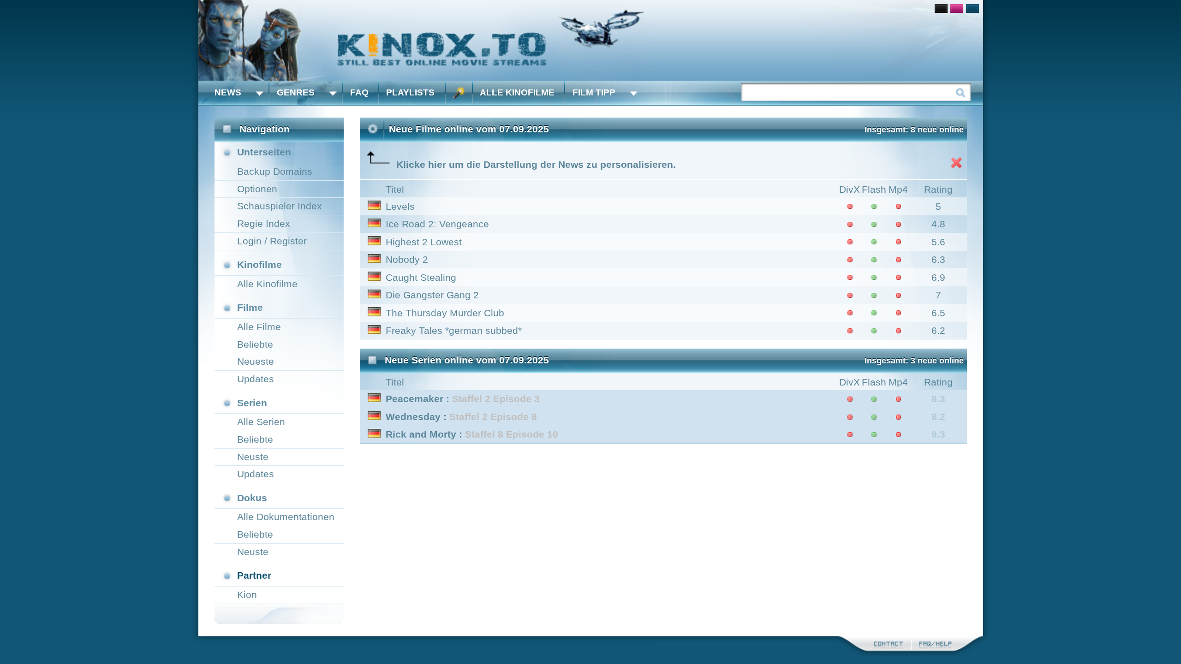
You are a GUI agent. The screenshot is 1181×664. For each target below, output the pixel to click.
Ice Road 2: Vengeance (437, 224)
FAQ (359, 92)
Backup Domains (274, 171)
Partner (254, 575)
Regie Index (263, 223)
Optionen (257, 189)
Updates (255, 379)
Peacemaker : (463, 398)
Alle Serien (261, 421)
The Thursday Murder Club (445, 313)
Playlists (410, 92)
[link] (590, 40)
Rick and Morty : (472, 434)
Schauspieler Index (279, 206)
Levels (400, 206)
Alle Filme (259, 326)
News (228, 92)
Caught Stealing (421, 277)
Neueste (255, 361)
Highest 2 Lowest (424, 242)
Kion (247, 594)
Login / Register (272, 241)
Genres (296, 92)
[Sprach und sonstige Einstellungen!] (459, 93)
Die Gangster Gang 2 (432, 295)
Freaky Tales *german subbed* (454, 330)
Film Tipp (594, 92)
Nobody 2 (407, 259)
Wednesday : (461, 416)
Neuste (252, 456)
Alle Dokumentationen (285, 516)
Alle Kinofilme (517, 92)
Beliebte (255, 344)
